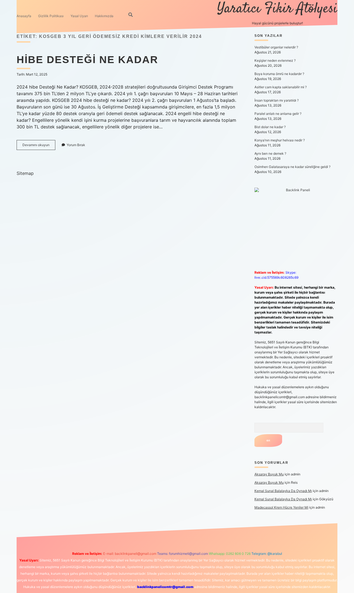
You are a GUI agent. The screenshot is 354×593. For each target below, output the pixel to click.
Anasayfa (24, 16)
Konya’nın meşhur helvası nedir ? (279, 140)
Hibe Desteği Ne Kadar (87, 59)
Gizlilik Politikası (51, 16)
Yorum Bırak (76, 145)
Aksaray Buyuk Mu (269, 474)
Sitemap (25, 173)
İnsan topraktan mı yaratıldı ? (276, 100)
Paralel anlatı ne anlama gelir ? (277, 114)
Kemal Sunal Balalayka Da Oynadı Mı (283, 491)
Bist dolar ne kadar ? (270, 127)
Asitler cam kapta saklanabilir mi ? (280, 87)
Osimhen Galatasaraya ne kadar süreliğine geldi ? (292, 167)
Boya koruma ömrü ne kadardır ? (279, 74)
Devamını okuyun (38, 146)
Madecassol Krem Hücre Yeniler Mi (281, 507)
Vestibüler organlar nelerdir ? (276, 47)
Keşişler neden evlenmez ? (275, 60)
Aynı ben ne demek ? (270, 153)
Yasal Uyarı (79, 16)
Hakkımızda (104, 16)
